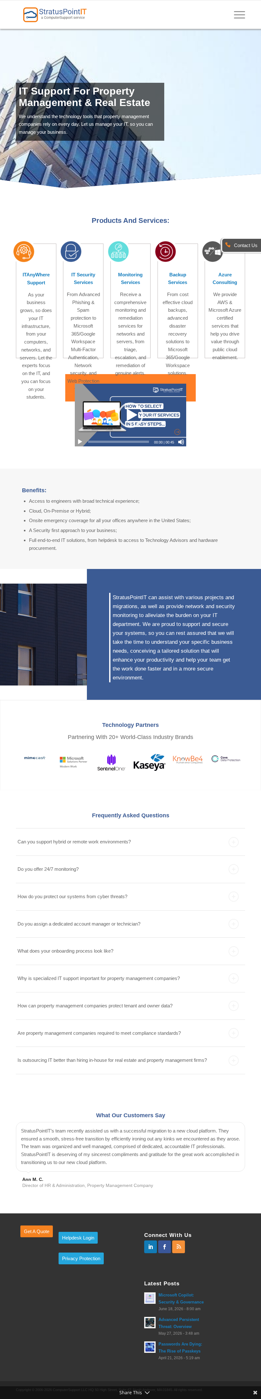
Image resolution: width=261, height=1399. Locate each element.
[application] (130, 415)
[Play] (80, 442)
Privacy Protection (81, 1258)
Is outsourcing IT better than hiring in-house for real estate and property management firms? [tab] (112, 1060)
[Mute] (181, 442)
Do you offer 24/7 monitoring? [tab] (48, 869)
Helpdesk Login (78, 1237)
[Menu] (236, 14)
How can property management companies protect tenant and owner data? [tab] (95, 1005)
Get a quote (36, 1231)
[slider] (118, 442)
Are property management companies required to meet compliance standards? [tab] (99, 1033)
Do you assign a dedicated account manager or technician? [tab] (79, 924)
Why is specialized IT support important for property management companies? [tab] (99, 978)
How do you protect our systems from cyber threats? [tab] (72, 896)
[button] (130, 415)
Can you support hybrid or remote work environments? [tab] (74, 841)
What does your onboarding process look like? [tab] (65, 951)
